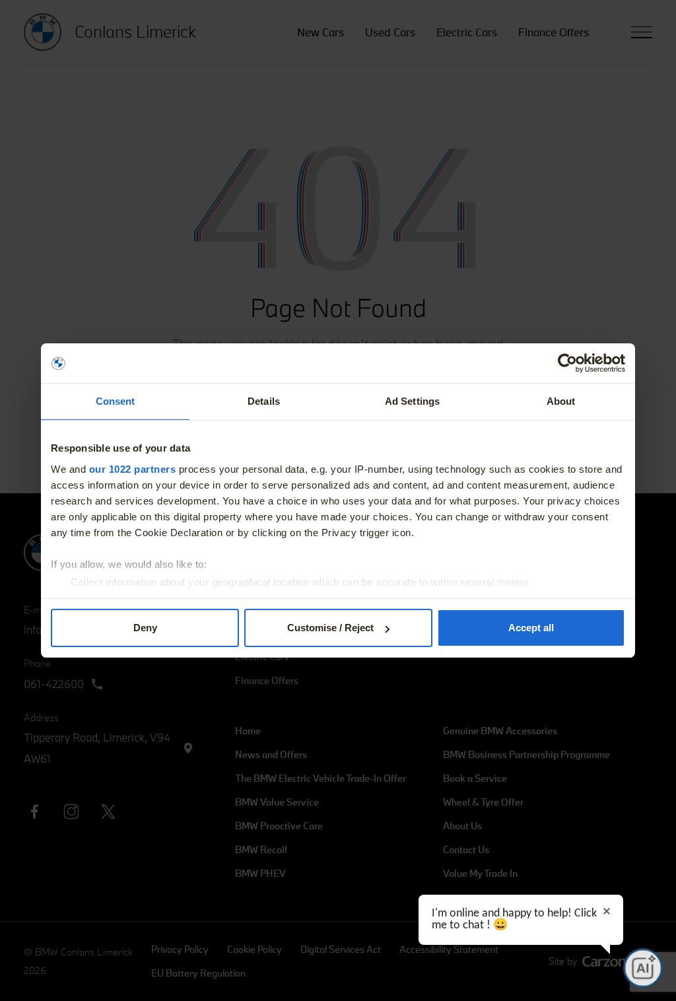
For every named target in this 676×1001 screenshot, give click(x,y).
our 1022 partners (132, 469)
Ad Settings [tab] (412, 401)
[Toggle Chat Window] (643, 968)
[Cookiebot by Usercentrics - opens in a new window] (567, 363)
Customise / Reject (330, 627)
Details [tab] (264, 401)
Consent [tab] (115, 401)
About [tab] (561, 401)
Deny (145, 627)
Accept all (531, 627)
